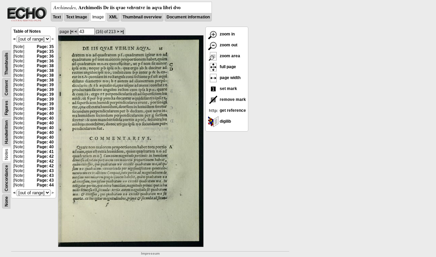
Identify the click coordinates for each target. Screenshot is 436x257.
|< (72, 31)
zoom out (228, 45)
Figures (6, 108)
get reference (232, 110)
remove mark (232, 99)
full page (227, 66)
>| (122, 31)
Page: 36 (45, 56)
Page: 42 (45, 156)
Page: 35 (45, 46)
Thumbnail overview (142, 17)
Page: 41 (45, 151)
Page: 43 (45, 170)
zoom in (227, 34)
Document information (188, 17)
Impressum (150, 253)
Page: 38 (45, 65)
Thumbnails (6, 63)
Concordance (6, 178)
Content (6, 87)
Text (57, 17)
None (6, 201)
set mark (228, 88)
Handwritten (6, 132)
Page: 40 (45, 113)
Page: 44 (45, 185)
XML (113, 17)
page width (229, 77)
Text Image (76, 17)
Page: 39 (45, 84)
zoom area (229, 56)
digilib (225, 121)
